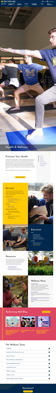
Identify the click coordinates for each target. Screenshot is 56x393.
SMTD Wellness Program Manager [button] (14, 378)
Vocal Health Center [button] (11, 367)
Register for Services (20, 177)
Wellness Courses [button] (10, 374)
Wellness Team (42, 165)
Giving (42, 3)
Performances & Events (11, 4)
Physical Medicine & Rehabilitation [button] (14, 359)
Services (41, 156)
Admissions (3, 3)
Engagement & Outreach (34, 4)
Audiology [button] (8, 348)
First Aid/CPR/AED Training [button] (13, 363)
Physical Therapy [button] (10, 356)
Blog (43, 163)
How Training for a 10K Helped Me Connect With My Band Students (13, 332)
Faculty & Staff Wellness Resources (14, 268)
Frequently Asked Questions (23, 170)
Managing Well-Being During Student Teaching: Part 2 (42, 332)
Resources (41, 159)
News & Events (42, 161)
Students (26, 3)
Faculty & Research (19, 4)
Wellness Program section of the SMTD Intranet (13, 264)
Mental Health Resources (12, 267)
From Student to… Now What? (28, 331)
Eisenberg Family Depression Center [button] (15, 352)
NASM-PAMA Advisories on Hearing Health (15, 269)
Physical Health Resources (12, 266)
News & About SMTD (49, 4)
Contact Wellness (28, 391)
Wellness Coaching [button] (10, 371)
